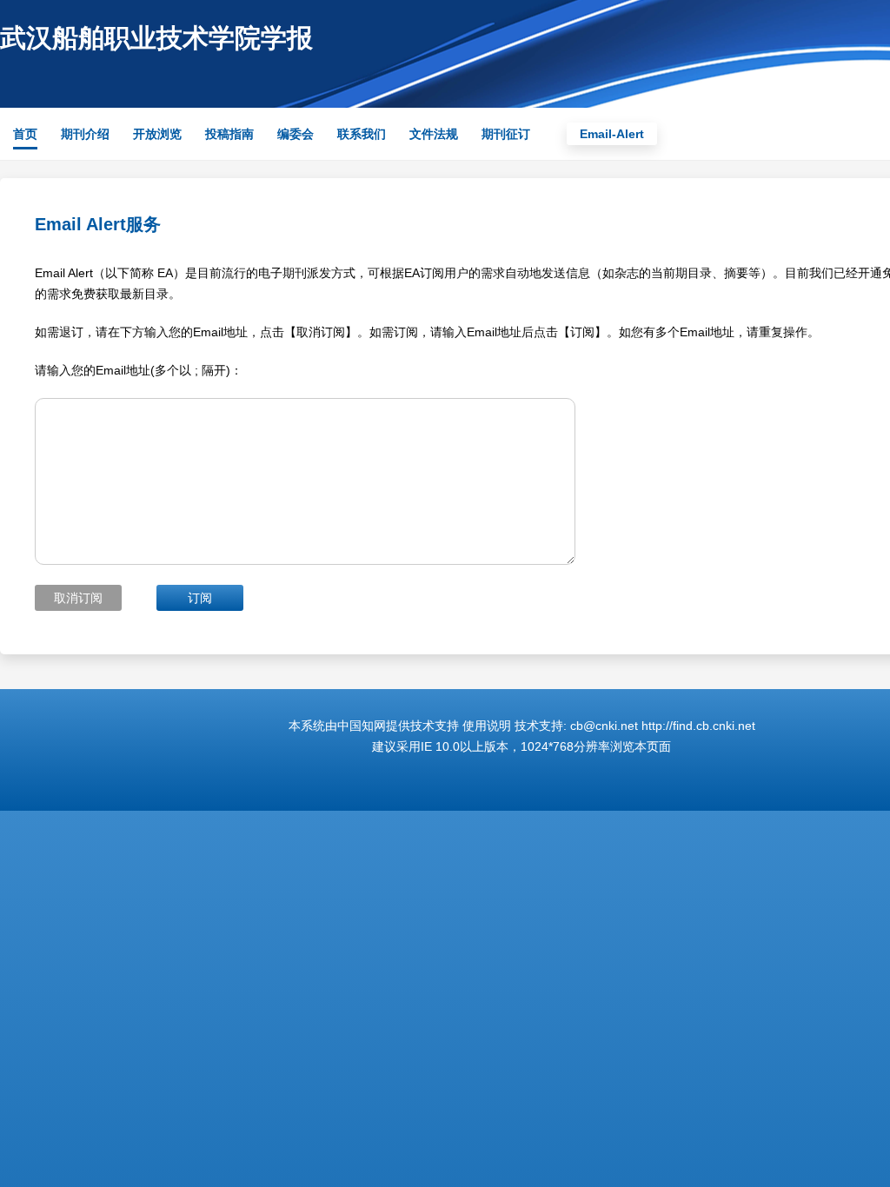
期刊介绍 (85, 134)
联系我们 (361, 134)
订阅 (200, 598)
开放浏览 (157, 134)
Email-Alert (612, 134)
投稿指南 (229, 134)
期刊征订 (506, 134)
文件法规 (433, 134)
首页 (25, 134)
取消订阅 (78, 598)
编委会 (295, 134)
